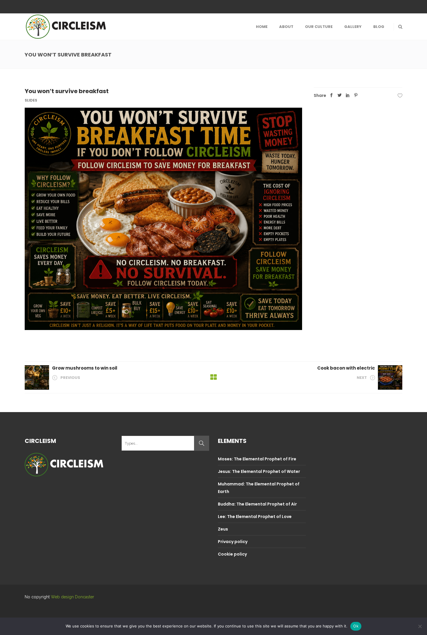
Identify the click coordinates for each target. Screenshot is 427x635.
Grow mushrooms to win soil (84, 368)
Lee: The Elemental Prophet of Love (255, 516)
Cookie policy (232, 554)
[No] (420, 626)
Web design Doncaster (72, 597)
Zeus (223, 529)
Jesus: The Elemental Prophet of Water (259, 471)
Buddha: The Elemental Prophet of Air (257, 504)
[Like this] (400, 95)
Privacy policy (232, 541)
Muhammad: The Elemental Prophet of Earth (258, 487)
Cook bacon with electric (346, 368)
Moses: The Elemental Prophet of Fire (257, 459)
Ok (355, 626)
